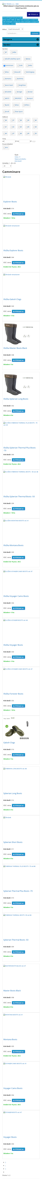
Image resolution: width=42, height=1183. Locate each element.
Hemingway (30, 72)
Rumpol (30, 98)
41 (6, 127)
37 (13, 120)
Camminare (9, 65)
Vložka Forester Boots (13, 693)
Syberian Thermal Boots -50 (15, 939)
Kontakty (19, 18)
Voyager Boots (10, 1137)
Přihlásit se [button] (34, 14)
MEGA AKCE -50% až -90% (11, 20)
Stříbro (27, 105)
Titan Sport (19, 111)
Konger (19, 92)
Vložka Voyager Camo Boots (16, 596)
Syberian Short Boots (12, 842)
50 (36, 133)
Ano (6, 147)
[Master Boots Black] (14, 966)
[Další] (6, 1169)
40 (36, 120)
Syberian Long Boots (12, 793)
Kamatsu (8, 79)
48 (21, 133)
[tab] (21, 49)
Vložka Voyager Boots (13, 645)
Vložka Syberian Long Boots (15, 398)
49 (28, 133)
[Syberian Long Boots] (15, 768)
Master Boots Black (12, 990)
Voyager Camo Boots (12, 1088)
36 (6, 120)
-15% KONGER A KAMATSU (29, 20)
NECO (7, 98)
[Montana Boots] (13, 1015)
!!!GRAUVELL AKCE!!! (9, 24)
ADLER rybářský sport (12, 59)
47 (13, 133)
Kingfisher (22, 85)
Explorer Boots (10, 201)
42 (13, 127)
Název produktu (20, 159)
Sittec (17, 105)
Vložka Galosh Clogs (12, 299)
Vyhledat (35, 33)
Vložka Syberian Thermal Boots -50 (19, 496)
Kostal (30, 92)
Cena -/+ (17, 157)
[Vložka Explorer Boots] (11, 226)
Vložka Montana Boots (13, 545)
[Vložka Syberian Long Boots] (18, 384)
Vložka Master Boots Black (15, 348)
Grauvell (17, 72)
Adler (14, 52)
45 (36, 127)
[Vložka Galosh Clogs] (11, 274)
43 (21, 127)
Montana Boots (10, 1039)
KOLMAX (8, 92)
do (18, 141)
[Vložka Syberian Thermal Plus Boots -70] (21, 424)
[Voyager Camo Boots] (14, 1063)
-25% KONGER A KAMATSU (11, 22)
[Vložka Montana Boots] (16, 520)
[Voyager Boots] (12, 1112)
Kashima (20, 79)
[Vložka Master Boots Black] (18, 333)
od (3, 141)
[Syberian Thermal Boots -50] (17, 915)
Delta (30, 65)
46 (6, 133)
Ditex (7, 72)
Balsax (28, 59)
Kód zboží (18, 161)
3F (6, 52)
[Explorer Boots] (7, 177)
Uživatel (5, 18)
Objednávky (12, 18)
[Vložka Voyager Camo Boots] (17, 571)
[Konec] (6, 1172)
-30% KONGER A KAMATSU (30, 22)
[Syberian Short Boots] (7, 817)
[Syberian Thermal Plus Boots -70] (19, 866)
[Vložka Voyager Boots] (15, 620)
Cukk (21, 65)
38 (21, 120)
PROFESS (18, 98)
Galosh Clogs (9, 742)
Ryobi (7, 105)
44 (28, 127)
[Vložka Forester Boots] (17, 669)
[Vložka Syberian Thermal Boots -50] (20, 472)
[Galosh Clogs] (16, 728)
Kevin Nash (9, 85)
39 (28, 120)
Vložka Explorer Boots (13, 250)
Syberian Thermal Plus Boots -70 (18, 891)
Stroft (7, 111)
